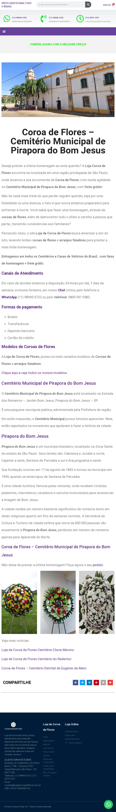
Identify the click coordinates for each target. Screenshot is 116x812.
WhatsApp (10, 297)
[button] (4, 31)
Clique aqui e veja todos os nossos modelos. (35, 373)
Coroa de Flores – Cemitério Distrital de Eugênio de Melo (44, 668)
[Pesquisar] (88, 5)
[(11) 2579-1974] (80, 18)
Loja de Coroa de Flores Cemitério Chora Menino (38, 650)
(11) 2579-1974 (92, 18)
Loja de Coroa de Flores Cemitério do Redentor (37, 659)
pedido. (98, 565)
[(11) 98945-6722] (7, 18)
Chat (62, 290)
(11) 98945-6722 (19, 18)
